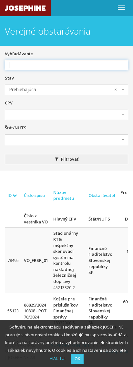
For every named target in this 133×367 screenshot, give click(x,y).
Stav (9, 78)
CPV (9, 103)
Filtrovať (69, 159)
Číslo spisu (34, 195)
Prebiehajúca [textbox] (63, 89)
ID (10, 195)
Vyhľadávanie (19, 54)
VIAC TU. (58, 358)
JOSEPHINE (25, 8)
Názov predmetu (63, 195)
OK (77, 359)
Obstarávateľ (101, 195)
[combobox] (66, 89)
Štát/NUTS (15, 128)
